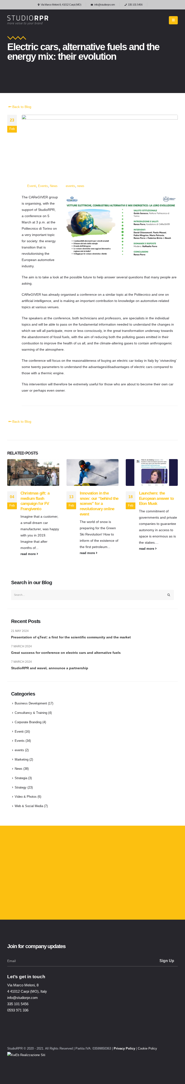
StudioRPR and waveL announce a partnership (49, 668)
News (54, 186)
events (70, 186)
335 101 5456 (135, 4)
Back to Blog (21, 107)
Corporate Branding (28, 722)
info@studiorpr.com (104, 4)
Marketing (21, 759)
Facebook (40, 1035)
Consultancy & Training (31, 713)
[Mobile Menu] (173, 20)
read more (28, 554)
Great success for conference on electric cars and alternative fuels (66, 653)
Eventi (31, 186)
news (80, 186)
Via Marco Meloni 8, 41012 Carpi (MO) (61, 4)
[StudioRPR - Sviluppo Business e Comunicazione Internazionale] (27, 20)
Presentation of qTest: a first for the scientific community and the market (71, 637)
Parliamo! (25, 900)
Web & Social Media (29, 806)
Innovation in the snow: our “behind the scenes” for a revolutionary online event (99, 503)
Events (43, 186)
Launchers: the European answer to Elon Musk (156, 498)
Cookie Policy (147, 1048)
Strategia (21, 778)
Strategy (20, 787)
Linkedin (27, 1035)
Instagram (15, 1035)
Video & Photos (26, 796)
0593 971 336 (17, 1010)
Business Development (31, 703)
